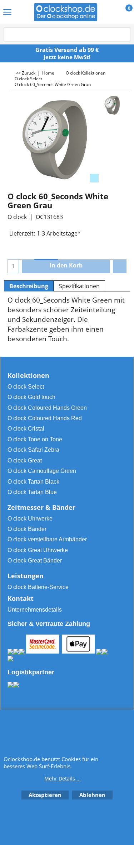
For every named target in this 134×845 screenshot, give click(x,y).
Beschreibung (28, 286)
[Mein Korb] (122, 12)
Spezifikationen (79, 286)
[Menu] (7, 13)
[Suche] (124, 35)
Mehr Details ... (62, 778)
